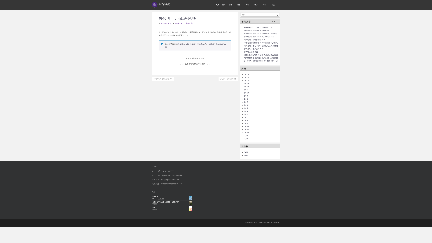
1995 (246, 139)
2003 (246, 129)
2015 (246, 108)
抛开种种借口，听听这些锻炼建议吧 (258, 27)
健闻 (223, 5)
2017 (246, 102)
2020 (246, 93)
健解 (239, 5)
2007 (246, 123)
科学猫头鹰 (178, 23)
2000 (246, 133)
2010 (246, 120)
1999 (246, 136)
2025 (246, 77)
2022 (246, 87)
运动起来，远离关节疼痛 (253, 49)
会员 (273, 5)
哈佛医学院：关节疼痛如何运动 (256, 30)
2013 (246, 114)
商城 (264, 5)
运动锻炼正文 (190, 23)
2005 (246, 126)
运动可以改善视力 (251, 52)
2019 (246, 96)
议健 (230, 5)
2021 (246, 90)
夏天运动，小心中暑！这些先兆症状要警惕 (261, 46)
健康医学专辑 (183, 44)
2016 (246, 105)
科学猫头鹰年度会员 (198, 44)
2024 (246, 80)
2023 (246, 84)
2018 (246, 99)
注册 (246, 152)
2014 (246, 111)
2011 (246, 117)
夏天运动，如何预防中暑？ (254, 39)
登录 (246, 155)
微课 (256, 5)
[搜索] (277, 15)
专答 (247, 5)
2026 (246, 74)
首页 (217, 5)
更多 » (275, 21)
